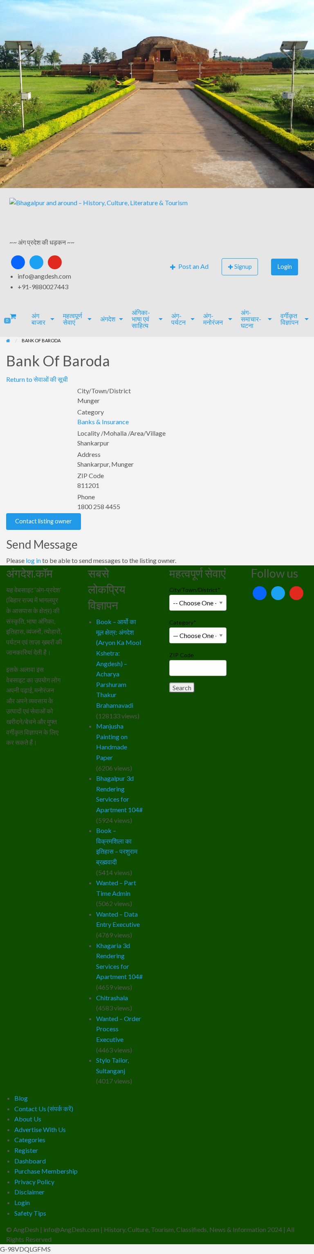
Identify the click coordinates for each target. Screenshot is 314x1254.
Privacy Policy (34, 1181)
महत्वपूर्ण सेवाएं (72, 319)
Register (26, 1150)
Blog (21, 1098)
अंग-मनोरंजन (213, 319)
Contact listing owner (43, 521)
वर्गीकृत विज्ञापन (289, 319)
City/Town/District (194, 589)
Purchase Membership (46, 1171)
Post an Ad (193, 266)
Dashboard (30, 1161)
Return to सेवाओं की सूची (37, 379)
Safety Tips (30, 1213)
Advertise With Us (40, 1129)
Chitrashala (112, 997)
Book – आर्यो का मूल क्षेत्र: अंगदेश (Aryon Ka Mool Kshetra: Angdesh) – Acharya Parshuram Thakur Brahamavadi (118, 663)
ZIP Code (181, 654)
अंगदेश (107, 319)
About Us (27, 1119)
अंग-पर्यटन (178, 319)
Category (182, 622)
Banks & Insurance (103, 421)
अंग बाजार (38, 319)
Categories (29, 1139)
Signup (243, 266)
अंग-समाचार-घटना (251, 318)
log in (33, 560)
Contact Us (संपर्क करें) (43, 1108)
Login (285, 266)
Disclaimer (29, 1192)
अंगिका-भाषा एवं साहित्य (141, 318)
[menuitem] (189, 267)
